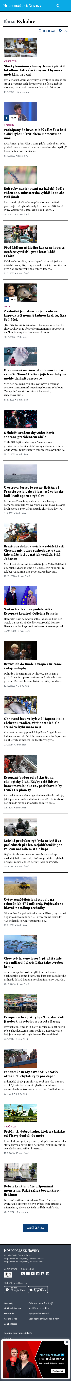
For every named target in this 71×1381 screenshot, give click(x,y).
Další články (35, 1227)
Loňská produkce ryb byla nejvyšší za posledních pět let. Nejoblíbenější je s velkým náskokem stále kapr (33, 845)
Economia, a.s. (25, 1255)
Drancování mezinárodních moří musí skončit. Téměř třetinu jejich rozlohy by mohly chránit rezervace (35, 374)
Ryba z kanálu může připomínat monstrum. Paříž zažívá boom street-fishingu (32, 1190)
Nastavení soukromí (39, 1314)
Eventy (7, 1338)
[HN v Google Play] (15, 1289)
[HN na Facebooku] (28, 1273)
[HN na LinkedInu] (37, 1273)
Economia (9, 1314)
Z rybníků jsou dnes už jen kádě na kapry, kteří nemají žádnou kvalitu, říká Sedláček (35, 315)
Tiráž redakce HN (12, 1308)
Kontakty (8, 1303)
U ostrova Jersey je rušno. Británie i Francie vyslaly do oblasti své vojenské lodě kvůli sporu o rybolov (34, 491)
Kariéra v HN (10, 1319)
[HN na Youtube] (47, 1273)
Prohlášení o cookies (39, 1308)
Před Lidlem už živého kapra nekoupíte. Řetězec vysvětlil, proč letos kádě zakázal (34, 252)
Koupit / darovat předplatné (18, 1333)
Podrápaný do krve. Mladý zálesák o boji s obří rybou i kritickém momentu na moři (35, 134)
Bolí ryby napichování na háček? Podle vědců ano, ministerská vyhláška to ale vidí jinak (34, 193)
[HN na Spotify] (42, 1273)
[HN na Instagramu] (33, 1273)
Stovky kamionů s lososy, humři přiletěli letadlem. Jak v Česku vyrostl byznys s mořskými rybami (35, 70)
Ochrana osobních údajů (41, 1303)
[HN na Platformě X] (23, 1273)
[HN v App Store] (38, 1289)
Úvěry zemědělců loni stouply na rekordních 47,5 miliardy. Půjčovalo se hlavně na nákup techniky (33, 903)
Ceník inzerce (10, 1324)
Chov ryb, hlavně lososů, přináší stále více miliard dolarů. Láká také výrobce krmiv (33, 962)
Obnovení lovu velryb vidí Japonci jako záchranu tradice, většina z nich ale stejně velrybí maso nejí (34, 723)
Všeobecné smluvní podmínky (44, 1319)
